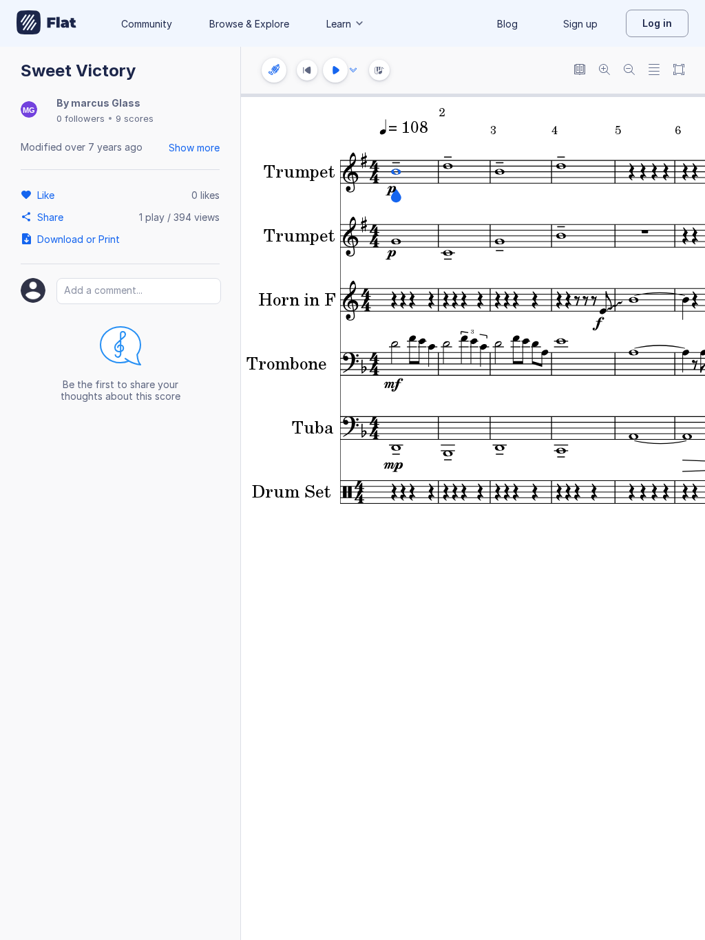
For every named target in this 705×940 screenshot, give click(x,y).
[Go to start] (307, 70)
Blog (507, 24)
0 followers (80, 118)
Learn (338, 24)
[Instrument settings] (274, 70)
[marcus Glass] (29, 110)
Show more (194, 147)
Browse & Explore (249, 24)
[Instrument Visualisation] (379, 70)
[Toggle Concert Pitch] (579, 70)
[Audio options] (353, 70)
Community (146, 24)
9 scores (135, 118)
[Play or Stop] (335, 70)
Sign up (580, 24)
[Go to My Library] (46, 23)
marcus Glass (105, 103)
